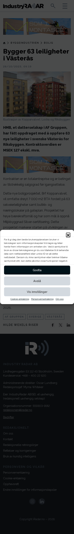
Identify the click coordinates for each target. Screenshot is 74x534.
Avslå (37, 281)
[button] (68, 235)
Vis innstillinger (37, 292)
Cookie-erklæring (19, 299)
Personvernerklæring (42, 299)
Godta (37, 270)
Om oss (60, 299)
